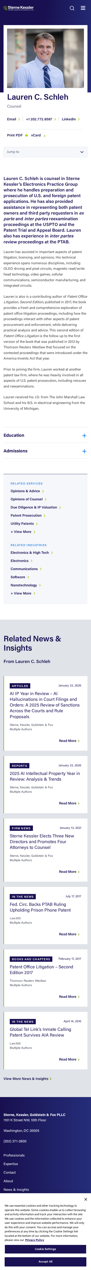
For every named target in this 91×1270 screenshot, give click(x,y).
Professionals (14, 1155)
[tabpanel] (45, 58)
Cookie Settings (45, 1249)
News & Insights (16, 1190)
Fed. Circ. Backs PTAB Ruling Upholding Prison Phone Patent (40, 908)
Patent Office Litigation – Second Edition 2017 (41, 970)
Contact (10, 1173)
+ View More (21, 532)
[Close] (86, 1199)
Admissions (15, 451)
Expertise (11, 1164)
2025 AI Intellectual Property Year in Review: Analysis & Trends (45, 777)
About (8, 1181)
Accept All (45, 1261)
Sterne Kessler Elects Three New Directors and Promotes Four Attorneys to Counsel (42, 842)
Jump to (13, 152)
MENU (84, 8)
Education (14, 435)
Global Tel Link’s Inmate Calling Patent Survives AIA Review (40, 1033)
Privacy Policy (34, 1240)
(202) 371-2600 (15, 1141)
